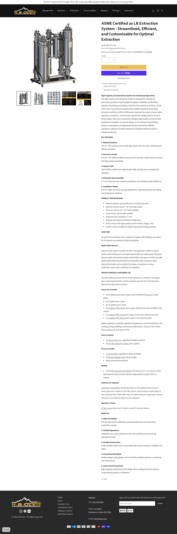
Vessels (104, 11)
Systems (61, 11)
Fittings (116, 11)
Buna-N (149, 294)
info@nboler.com (100, 519)
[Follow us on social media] (20, 511)
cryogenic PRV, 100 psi (116, 318)
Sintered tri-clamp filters (110, 388)
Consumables (90, 11)
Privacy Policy (65, 511)
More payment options (124, 78)
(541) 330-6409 (97, 502)
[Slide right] (94, 98)
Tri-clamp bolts (112, 354)
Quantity (103, 56)
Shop (60, 497)
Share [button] (105, 479)
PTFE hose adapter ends (115, 357)
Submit (160, 503)
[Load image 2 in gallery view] (39, 98)
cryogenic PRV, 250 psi (116, 308)
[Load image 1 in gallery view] (24, 98)
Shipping (111, 48)
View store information (111, 90)
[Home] (27, 507)
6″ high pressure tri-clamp (119, 343)
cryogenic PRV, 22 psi (116, 315)
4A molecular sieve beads (121, 371)
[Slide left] (14, 98)
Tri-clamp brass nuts (113, 340)
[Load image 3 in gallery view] (54, 98)
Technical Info (65, 507)
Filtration (74, 11)
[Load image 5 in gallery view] (84, 98)
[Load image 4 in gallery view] (69, 98)
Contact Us (63, 504)
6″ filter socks (106, 408)
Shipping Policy (65, 514)
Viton (128, 294)
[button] (61, 10)
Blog (60, 501)
